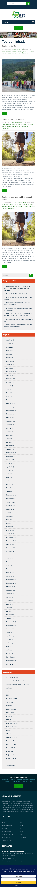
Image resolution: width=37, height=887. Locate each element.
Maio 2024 (9, 435)
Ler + (4, 113)
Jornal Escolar (6, 837)
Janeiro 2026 (10, 364)
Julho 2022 (9, 512)
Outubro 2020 (10, 586)
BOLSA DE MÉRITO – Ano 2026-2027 (17, 293)
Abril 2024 (9, 438)
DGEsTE (22, 831)
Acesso (18, 28)
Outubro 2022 (10, 502)
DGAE (21, 825)
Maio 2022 (9, 519)
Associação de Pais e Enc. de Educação (14, 51)
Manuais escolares (11, 727)
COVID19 (9, 705)
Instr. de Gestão (7, 825)
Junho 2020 (9, 600)
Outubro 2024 (10, 417)
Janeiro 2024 (10, 449)
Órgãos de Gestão (11, 737)
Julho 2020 (9, 597)
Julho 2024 (9, 428)
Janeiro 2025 (10, 407)
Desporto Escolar (11, 709)
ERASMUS (9, 716)
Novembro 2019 (11, 625)
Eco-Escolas (10, 53)
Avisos (8, 691)
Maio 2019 (9, 646)
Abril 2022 (9, 523)
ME (21, 822)
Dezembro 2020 (11, 579)
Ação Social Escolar (12, 677)
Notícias (17, 53)
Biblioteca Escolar (11, 698)
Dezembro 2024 (11, 410)
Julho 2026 (9, 343)
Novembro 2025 (11, 371)
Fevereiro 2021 (10, 572)
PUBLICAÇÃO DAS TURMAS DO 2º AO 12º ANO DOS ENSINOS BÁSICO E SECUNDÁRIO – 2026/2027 (17, 288)
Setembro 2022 (10, 505)
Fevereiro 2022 (10, 530)
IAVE (21, 834)
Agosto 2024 (10, 424)
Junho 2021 (9, 558)
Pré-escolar (24, 53)
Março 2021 (9, 569)
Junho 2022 (9, 516)
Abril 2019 (9, 650)
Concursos (9, 702)
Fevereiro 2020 (10, 615)
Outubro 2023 (10, 460)
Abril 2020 (9, 607)
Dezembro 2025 (11, 368)
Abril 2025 (9, 396)
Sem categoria (10, 765)
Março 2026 (9, 357)
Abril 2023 (9, 481)
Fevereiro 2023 (10, 488)
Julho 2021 (9, 555)
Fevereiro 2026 (10, 361)
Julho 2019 (9, 639)
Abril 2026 (9, 354)
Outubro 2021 (10, 544)
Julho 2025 (9, 386)
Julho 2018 (9, 664)
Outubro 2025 (10, 375)
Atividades (30, 51)
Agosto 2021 (10, 551)
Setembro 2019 (10, 632)
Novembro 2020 (11, 583)
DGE (21, 828)
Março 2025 (9, 400)
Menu (6, 22)
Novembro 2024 (11, 414)
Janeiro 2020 (10, 618)
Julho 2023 (9, 470)
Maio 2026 (9, 350)
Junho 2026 (9, 347)
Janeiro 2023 (10, 491)
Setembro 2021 (10, 548)
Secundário (5, 55)
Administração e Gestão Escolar (15, 681)
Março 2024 (9, 442)
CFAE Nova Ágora (7, 840)
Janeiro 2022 (10, 533)
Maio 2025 (9, 393)
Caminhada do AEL (9, 46)
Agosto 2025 (10, 382)
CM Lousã (23, 837)
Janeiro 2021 (10, 576)
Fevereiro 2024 (10, 445)
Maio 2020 (9, 604)
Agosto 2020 (10, 593)
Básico (4, 53)
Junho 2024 (9, 431)
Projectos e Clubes (11, 755)
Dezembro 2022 (11, 495)
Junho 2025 (9, 389)
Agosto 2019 (10, 636)
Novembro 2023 (11, 456)
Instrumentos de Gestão (13, 723)
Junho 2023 (9, 474)
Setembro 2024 (10, 421)
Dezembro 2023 (11, 452)
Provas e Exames (11, 758)
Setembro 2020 (11, 590)
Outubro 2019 (10, 629)
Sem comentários (17, 49)
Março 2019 (9, 653)
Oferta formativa (11, 734)
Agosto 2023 (10, 467)
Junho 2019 (9, 643)
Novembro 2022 (11, 498)
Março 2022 (9, 526)
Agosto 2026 (10, 340)
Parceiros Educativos (12, 741)
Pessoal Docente (11, 744)
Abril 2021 (9, 565)
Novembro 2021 (11, 541)
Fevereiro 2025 (10, 403)
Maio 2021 (9, 562)
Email (18, 786)
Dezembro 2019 (11, 622)
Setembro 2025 (10, 379)
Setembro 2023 (10, 463)
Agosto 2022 (10, 509)
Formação (9, 719)
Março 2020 (9, 611)
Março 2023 (9, 484)
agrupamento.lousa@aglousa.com (17, 861)
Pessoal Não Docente (14, 206)
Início (3, 822)
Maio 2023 (9, 477)
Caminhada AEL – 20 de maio (13, 119)
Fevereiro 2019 (10, 657)
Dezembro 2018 (11, 660)
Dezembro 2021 (11, 537)
